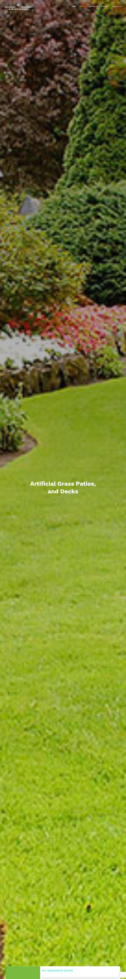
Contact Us (117, 6)
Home (74, 6)
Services (83, 6)
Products (94, 6)
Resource (105, 6)
